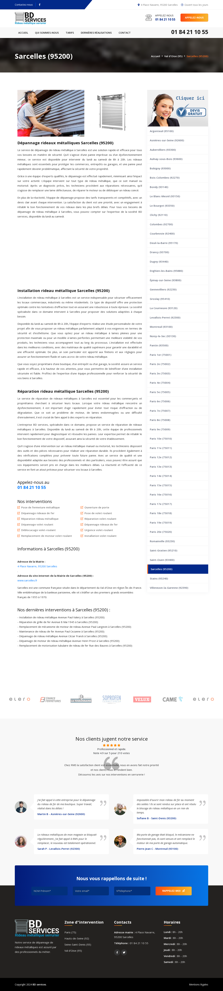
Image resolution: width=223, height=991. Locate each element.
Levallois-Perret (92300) (165, 317)
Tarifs (70, 32)
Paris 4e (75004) (160, 382)
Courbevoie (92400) (162, 233)
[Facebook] (39, 4)
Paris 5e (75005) (160, 392)
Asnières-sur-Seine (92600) (167, 140)
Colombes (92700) (161, 224)
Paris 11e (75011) (161, 448)
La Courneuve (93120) (163, 308)
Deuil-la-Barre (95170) (164, 243)
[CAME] (173, 700)
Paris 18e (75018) (161, 513)
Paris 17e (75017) (161, 504)
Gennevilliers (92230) (163, 289)
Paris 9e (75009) (160, 429)
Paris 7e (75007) (160, 410)
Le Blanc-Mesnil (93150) (165, 196)
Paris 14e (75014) (161, 476)
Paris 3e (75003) (160, 373)
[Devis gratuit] (177, 108)
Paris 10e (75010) (161, 438)
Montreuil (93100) (161, 326)
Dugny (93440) (159, 261)
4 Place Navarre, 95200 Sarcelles (37, 566)
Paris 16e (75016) (161, 494)
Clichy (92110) (158, 215)
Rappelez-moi (171, 890)
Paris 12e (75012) (161, 457)
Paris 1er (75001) (160, 354)
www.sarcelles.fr (27, 580)
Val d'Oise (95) (173, 56)
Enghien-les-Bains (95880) (166, 270)
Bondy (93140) (159, 187)
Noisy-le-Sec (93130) (163, 336)
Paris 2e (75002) (160, 364)
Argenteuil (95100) (162, 131)
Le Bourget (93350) (162, 205)
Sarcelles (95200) (161, 569)
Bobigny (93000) (160, 168)
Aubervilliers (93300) (163, 149)
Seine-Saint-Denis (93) (77, 944)
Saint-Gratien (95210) (163, 550)
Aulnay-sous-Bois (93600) (166, 159)
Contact (125, 32)
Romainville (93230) (162, 541)
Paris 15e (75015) (161, 485)
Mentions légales (198, 984)
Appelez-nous (194, 17)
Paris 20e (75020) (161, 531)
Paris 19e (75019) (161, 522)
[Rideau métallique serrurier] (37, 18)
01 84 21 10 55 (139, 943)
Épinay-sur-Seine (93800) (165, 280)
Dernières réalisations (96, 32)
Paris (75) (70, 932)
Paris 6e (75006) (160, 401)
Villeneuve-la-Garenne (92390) (169, 587)
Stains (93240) (159, 578)
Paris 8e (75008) (160, 420)
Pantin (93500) (159, 345)
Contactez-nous (24, 4)
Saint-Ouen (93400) (162, 560)
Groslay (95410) (160, 299)
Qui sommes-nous (47, 32)
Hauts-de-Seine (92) (76, 938)
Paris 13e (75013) (161, 466)
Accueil (23, 32)
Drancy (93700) (159, 252)
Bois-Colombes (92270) (164, 177)
